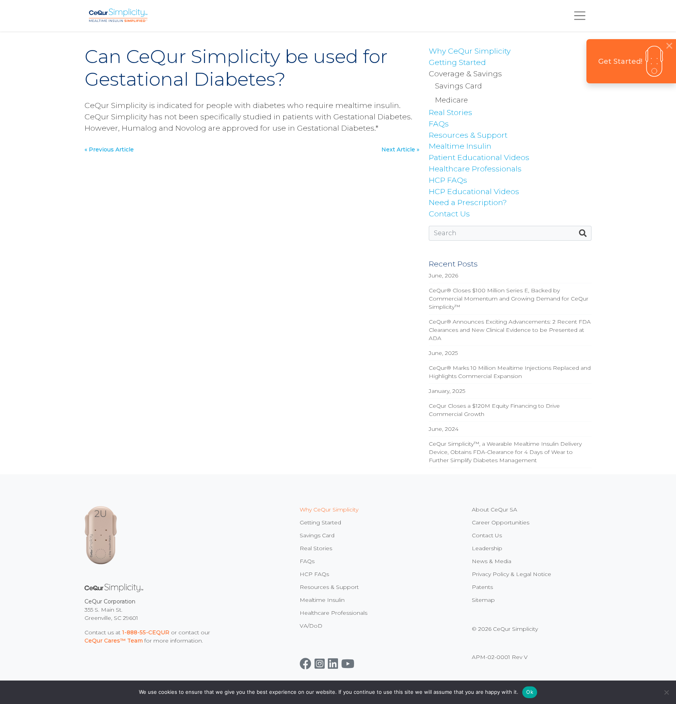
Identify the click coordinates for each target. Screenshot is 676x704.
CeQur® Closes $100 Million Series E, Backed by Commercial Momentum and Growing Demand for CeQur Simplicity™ (508, 298)
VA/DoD (311, 625)
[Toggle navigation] (580, 15)
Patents (482, 587)
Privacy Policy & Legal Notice (511, 574)
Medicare (451, 99)
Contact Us (449, 213)
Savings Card (458, 85)
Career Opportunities (500, 522)
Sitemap (483, 599)
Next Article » (400, 149)
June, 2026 (443, 275)
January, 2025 (447, 390)
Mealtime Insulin (460, 146)
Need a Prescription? (468, 202)
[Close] (669, 46)
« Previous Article (109, 149)
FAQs (439, 123)
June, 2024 (443, 428)
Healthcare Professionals (475, 168)
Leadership (487, 548)
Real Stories (450, 112)
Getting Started (457, 62)
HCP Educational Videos (474, 191)
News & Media (491, 561)
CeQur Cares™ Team (113, 640)
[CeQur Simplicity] (118, 15)
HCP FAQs (448, 180)
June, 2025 (443, 353)
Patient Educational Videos (479, 157)
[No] (666, 692)
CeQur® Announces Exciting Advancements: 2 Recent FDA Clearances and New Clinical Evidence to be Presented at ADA (510, 330)
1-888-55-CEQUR (145, 632)
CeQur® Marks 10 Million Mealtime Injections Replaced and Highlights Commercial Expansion (510, 372)
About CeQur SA (494, 509)
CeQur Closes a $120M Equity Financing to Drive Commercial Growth (494, 410)
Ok (529, 692)
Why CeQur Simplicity (470, 51)
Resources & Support (468, 135)
